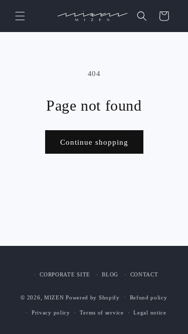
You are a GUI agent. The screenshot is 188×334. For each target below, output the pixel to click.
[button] (20, 16)
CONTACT (144, 274)
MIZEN (54, 297)
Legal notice (149, 312)
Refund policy (148, 297)
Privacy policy (51, 312)
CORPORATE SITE (65, 274)
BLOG (110, 274)
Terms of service (101, 312)
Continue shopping (94, 142)
